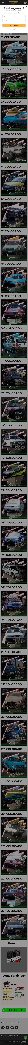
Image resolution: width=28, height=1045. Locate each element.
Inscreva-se (14, 25)
